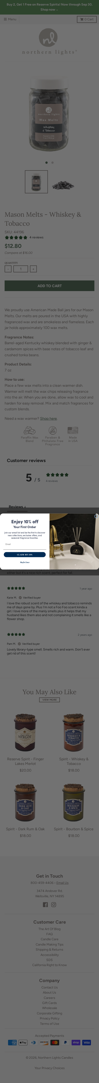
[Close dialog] (96, 516)
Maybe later (25, 562)
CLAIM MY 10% (24, 554)
